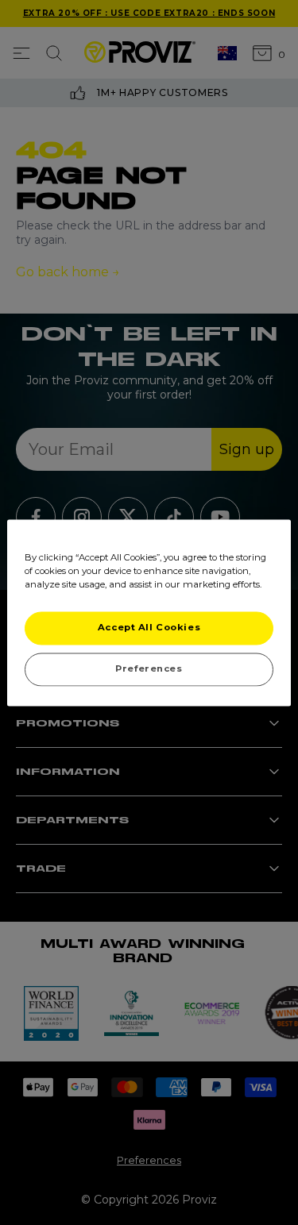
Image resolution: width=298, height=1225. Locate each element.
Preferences (148, 668)
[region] (148, 612)
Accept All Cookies (149, 627)
